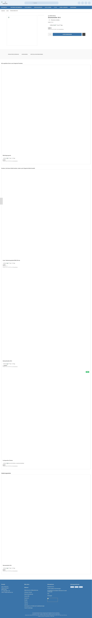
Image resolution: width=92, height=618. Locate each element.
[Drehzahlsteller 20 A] (46, 316)
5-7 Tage (60, 25)
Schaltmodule (28, 7)
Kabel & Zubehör (64, 7)
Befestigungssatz (7, 155)
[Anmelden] (79, 3)
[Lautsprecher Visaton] (46, 415)
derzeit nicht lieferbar (20, 463)
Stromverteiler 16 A (7, 565)
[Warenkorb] (86, 3)
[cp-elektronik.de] (83, 15)
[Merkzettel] (82, 3)
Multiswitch (4, 7)
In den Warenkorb (67, 34)
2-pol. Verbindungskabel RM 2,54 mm (11, 260)
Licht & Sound (48, 7)
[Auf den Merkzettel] (83, 34)
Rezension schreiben (55, 19)
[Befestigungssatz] (46, 110)
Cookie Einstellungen (28, 607)
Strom (55, 7)
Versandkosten (61, 29)
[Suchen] (57, 3)
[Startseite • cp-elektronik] (5, 3)
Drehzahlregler (38, 7)
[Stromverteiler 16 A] (46, 520)
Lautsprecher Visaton (8, 460)
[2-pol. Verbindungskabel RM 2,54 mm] (46, 215)
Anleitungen (73, 7)
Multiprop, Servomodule (16, 7)
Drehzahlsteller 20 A (7, 361)
